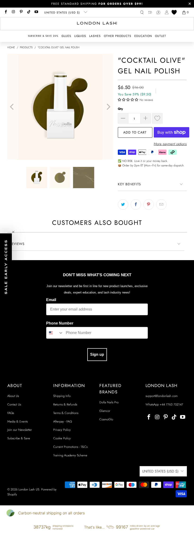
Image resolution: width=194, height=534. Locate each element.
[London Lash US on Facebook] (6, 12)
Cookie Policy (62, 438)
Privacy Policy (62, 429)
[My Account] (166, 12)
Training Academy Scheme (70, 455)
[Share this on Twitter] (123, 204)
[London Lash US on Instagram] (13, 12)
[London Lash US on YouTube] (36, 12)
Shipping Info (62, 396)
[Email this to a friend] (161, 204)
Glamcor (104, 411)
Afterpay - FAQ (62, 421)
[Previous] (12, 107)
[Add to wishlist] (157, 118)
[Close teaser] (13, 232)
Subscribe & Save (18, 438)
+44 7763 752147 (171, 404)
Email (51, 300)
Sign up (97, 354)
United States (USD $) (62, 12)
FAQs (10, 413)
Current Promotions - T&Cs (70, 447)
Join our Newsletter (19, 429)
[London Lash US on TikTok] (28, 12)
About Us (13, 396)
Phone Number (59, 323)
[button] (66, 36)
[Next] (108, 107)
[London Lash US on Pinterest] (21, 12)
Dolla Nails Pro (109, 402)
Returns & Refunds (65, 404)
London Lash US (28, 489)
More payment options (170, 144)
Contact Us (14, 404)
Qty (120, 109)
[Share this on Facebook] (136, 204)
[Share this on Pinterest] (148, 204)
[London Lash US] (97, 24)
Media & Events (17, 421)
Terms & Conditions (65, 413)
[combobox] (54, 332)
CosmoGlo (106, 419)
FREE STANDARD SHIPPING (97, 4)
